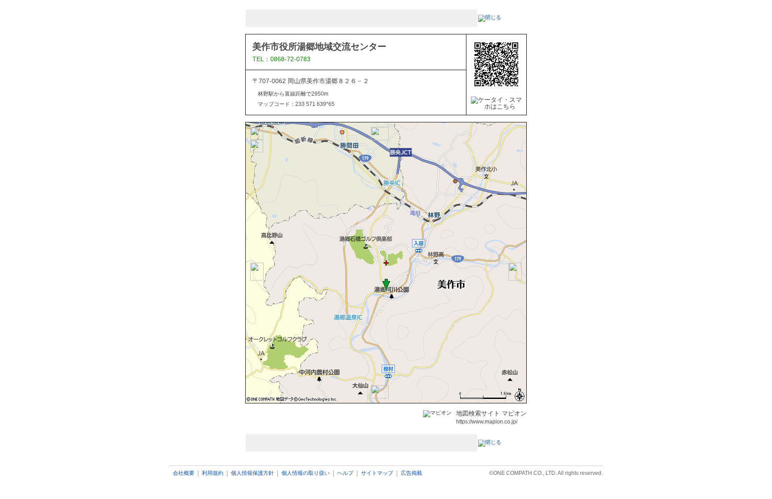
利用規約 (212, 473)
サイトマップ (377, 473)
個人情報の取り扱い (305, 473)
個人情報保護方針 (252, 473)
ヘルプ (345, 473)
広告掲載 (411, 473)
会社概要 (183, 473)
